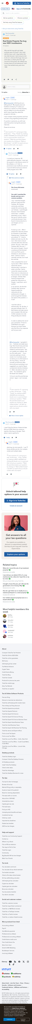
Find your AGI (6, 809)
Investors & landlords (9, 595)
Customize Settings (23, 1020)
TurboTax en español (8, 689)
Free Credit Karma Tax (8, 942)
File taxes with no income (9, 795)
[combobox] (14, 13)
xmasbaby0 (11, 630)
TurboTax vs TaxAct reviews (10, 914)
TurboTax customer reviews (10, 903)
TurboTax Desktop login (9, 756)
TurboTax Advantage (8, 770)
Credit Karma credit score (9, 939)
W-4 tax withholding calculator (10, 878)
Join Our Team (14, 983)
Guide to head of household (10, 790)
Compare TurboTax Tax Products (11, 652)
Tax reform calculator (8, 894)
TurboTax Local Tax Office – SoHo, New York (15, 739)
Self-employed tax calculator (10, 880)
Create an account (16, 506)
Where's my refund (7, 841)
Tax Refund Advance (8, 666)
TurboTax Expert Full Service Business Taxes (14, 719)
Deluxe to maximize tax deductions (12, 700)
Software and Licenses (14, 985)
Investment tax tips (7, 815)
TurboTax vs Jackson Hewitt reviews (12, 917)
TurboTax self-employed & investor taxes (13, 703)
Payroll (4, 928)
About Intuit (5, 983)
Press (21, 983)
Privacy (27, 983)
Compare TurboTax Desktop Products (12, 759)
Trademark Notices (7, 987)
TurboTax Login (6, 850)
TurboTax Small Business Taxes (11, 725)
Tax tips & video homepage (10, 781)
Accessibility (5, 989)
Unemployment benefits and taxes (12, 812)
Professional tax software (9, 934)
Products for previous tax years (11, 680)
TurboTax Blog (6, 675)
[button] (5, 9)
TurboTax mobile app (8, 683)
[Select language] (13, 9)
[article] (16, 123)
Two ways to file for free (9, 847)
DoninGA (10, 625)
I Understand (9, 1019)
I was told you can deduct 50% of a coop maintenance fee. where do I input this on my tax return (16, 577)
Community (5, 853)
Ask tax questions (8, 18)
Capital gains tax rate (8, 804)
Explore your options (16, 554)
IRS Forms (5, 661)
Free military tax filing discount (11, 705)
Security (4, 985)
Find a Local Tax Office (8, 736)
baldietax (10, 635)
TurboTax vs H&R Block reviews (11, 908)
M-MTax (10, 615)
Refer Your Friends (7, 858)
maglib (8, 97)
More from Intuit (6, 945)
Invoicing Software (7, 953)
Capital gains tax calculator (9, 886)
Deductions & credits (9, 572)
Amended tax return (8, 801)
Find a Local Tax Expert (8, 733)
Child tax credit (6, 818)
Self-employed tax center (9, 664)
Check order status (7, 767)
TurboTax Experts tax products (10, 708)
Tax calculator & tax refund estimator (12, 869)
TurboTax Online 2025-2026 (10, 655)
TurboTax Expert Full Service (10, 714)
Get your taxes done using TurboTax (13, 28)
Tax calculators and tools (9, 867)
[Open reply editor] (16, 87)
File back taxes (6, 806)
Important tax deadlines (9, 820)
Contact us (5, 839)
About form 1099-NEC (8, 798)
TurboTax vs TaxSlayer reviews (10, 911)
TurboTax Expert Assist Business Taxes (13, 722)
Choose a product (23, 18)
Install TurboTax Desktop (9, 765)
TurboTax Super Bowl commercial (11, 906)
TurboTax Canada (7, 677)
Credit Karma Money (8, 672)
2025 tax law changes (8, 826)
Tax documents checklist (9, 892)
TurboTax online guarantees (10, 658)
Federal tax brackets (7, 823)
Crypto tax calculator (8, 883)
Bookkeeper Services (8, 950)
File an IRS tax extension (9, 844)
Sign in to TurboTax (17, 501)
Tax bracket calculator (8, 872)
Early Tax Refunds (7, 686)
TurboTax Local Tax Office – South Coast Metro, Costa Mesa (15, 742)
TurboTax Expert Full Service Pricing (12, 717)
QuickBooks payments (8, 931)
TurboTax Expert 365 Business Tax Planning (14, 728)
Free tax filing (6, 697)
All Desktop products (8, 762)
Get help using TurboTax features (12, 22)
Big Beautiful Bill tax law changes (11, 855)
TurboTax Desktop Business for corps (12, 773)
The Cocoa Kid (10, 33)
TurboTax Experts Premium (9, 711)
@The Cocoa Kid (9, 103)
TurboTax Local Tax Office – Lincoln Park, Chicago (13, 747)
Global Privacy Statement (18, 1008)
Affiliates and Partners (20, 987)
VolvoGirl (10, 620)
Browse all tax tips (7, 784)
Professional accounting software (11, 936)
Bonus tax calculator (8, 889)
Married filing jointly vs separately (11, 787)
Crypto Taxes (6, 669)
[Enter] (3, 13)
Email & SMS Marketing (8, 948)
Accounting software (8, 925)
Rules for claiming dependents (11, 793)
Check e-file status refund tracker (11, 875)
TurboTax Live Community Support (12, 836)
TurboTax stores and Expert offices (12, 730)
